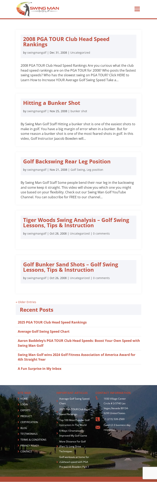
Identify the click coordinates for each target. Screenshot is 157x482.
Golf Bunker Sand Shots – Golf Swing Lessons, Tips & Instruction (70, 267)
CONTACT (26, 451)
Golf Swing (78, 170)
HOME (24, 398)
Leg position (95, 170)
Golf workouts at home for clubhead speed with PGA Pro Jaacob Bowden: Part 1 (74, 462)
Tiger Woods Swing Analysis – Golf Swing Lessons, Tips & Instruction (76, 222)
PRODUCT (26, 416)
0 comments (101, 233)
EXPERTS (25, 410)
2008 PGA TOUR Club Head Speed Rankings (66, 41)
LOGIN (24, 404)
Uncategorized (80, 52)
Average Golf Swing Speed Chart (44, 331)
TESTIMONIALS (29, 433)
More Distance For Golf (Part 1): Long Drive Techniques (72, 446)
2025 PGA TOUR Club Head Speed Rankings (52, 322)
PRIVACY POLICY (29, 445)
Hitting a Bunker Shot (51, 102)
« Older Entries (26, 302)
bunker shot (79, 111)
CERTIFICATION (29, 422)
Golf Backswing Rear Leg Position (67, 161)
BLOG (23, 428)
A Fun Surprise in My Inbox (39, 368)
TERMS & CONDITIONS (33, 439)
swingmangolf (36, 52)
